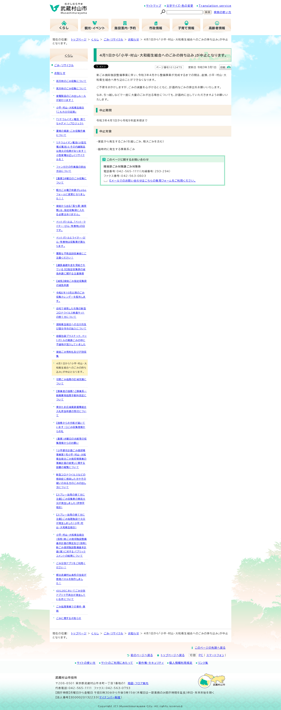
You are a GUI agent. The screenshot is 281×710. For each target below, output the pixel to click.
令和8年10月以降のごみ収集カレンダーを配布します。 (71, 296)
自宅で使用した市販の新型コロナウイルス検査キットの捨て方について (71, 312)
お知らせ (133, 39)
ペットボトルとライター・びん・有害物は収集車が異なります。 (71, 241)
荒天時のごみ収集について (71, 88)
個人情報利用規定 (180, 662)
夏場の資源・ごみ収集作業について (70, 133)
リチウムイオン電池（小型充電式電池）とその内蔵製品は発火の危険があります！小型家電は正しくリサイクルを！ (71, 150)
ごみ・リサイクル (113, 39)
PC (201, 655)
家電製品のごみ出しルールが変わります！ (71, 98)
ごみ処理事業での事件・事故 (70, 608)
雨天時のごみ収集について (71, 81)
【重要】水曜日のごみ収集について (71, 180)
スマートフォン (215, 655)
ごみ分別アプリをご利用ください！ (70, 565)
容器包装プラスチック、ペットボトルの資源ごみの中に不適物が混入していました (71, 340)
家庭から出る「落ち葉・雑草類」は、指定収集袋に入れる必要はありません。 (71, 210)
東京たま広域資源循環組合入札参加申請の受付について (71, 411)
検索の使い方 (222, 12)
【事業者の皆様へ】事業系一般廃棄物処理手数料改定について (71, 395)
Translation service (215, 5)
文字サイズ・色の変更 (179, 5)
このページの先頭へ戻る (210, 647)
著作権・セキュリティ (151, 662)
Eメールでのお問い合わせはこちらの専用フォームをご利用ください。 (152, 180)
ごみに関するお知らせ (68, 618)
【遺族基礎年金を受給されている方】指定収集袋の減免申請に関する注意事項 (70, 269)
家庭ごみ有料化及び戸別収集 (71, 354)
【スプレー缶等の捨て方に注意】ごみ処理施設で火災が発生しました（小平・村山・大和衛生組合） (70, 520)
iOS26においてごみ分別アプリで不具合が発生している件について (70, 595)
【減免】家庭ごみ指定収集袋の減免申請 (71, 283)
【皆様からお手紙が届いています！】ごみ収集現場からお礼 (70, 427)
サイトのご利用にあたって (117, 662)
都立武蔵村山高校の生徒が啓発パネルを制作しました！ (71, 579)
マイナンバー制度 (110, 697)
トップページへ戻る (173, 655)
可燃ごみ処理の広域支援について (71, 381)
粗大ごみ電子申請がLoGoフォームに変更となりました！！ (71, 194)
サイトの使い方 (86, 662)
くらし (95, 39)
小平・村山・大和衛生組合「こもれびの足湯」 (70, 109)
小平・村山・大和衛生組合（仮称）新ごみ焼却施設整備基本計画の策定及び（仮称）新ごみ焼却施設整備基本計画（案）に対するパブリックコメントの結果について (71, 545)
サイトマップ (153, 5)
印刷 (222, 67)
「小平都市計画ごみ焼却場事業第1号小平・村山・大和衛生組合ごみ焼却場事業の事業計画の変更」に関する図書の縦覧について (71, 458)
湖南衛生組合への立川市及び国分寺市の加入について (71, 326)
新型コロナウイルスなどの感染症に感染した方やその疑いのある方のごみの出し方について (71, 480)
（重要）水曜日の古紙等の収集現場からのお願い (71, 440)
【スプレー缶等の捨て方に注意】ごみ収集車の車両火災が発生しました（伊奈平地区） (70, 500)
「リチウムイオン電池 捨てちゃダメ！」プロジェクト (71, 121)
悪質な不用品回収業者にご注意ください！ (71, 255)
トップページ (79, 39)
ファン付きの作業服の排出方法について (71, 169)
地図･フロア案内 (138, 683)
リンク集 (203, 662)
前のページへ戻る (142, 655)
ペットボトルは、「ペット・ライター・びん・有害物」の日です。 (71, 226)
